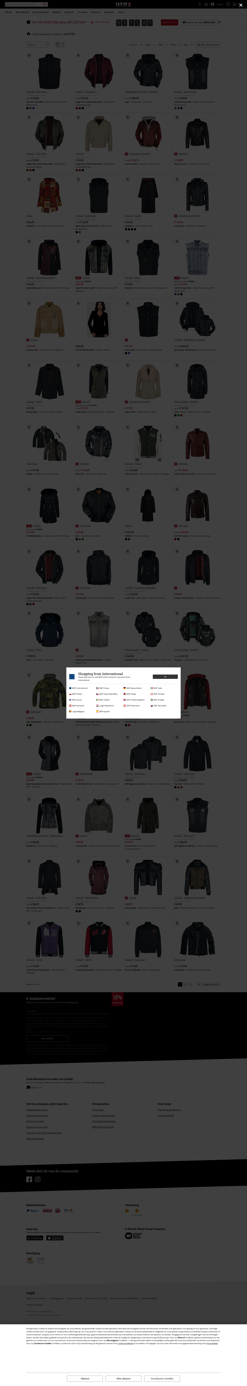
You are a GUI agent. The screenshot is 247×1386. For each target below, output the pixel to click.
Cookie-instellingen (125, 1343)
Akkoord (85, 1378)
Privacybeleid (212, 1343)
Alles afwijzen (123, 1378)
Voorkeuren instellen (162, 1378)
